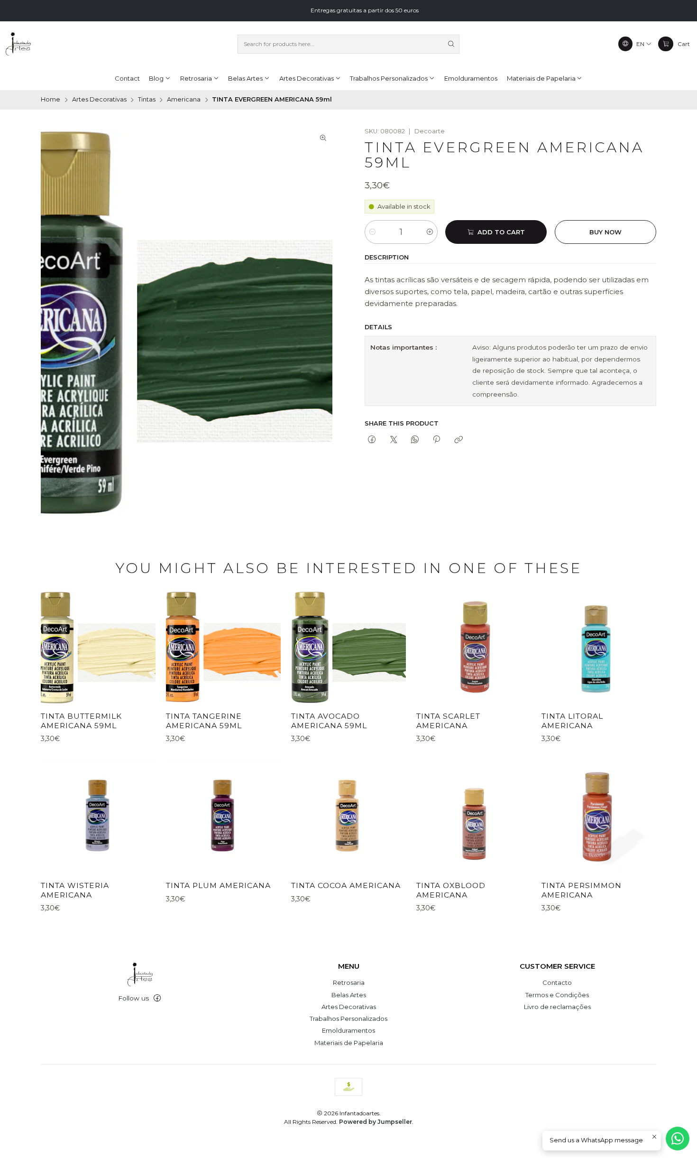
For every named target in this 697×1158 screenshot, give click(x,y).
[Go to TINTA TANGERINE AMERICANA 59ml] (223, 647)
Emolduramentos (348, 1030)
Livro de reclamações (557, 1006)
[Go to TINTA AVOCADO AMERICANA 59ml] (348, 647)
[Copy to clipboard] (458, 440)
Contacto (557, 982)
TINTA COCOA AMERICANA (346, 885)
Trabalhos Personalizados (348, 1018)
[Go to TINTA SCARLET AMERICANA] (473, 647)
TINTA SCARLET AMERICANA (448, 721)
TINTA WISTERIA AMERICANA (75, 890)
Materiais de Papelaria (348, 1043)
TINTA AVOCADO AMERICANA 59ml (329, 721)
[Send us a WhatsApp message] (677, 1138)
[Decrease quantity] (372, 232)
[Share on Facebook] (372, 440)
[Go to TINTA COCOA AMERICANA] (348, 817)
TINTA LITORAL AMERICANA (572, 721)
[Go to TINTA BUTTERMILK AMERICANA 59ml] (98, 647)
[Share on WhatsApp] (414, 440)
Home (50, 100)
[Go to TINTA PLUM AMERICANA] (223, 817)
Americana (184, 100)
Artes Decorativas (99, 100)
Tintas (147, 100)
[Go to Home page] (18, 44)
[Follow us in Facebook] (157, 998)
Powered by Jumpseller (375, 1121)
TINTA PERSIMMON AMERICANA (581, 890)
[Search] (451, 44)
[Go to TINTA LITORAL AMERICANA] (598, 647)
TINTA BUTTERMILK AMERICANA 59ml (81, 721)
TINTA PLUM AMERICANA (218, 885)
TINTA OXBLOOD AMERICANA (451, 890)
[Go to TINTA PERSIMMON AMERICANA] (598, 817)
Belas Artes (348, 995)
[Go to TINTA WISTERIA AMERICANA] (98, 817)
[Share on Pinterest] (436, 440)
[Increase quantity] (429, 232)
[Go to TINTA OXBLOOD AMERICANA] (473, 817)
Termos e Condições (557, 995)
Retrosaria (349, 982)
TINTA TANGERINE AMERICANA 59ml (204, 721)
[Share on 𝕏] (393, 440)
